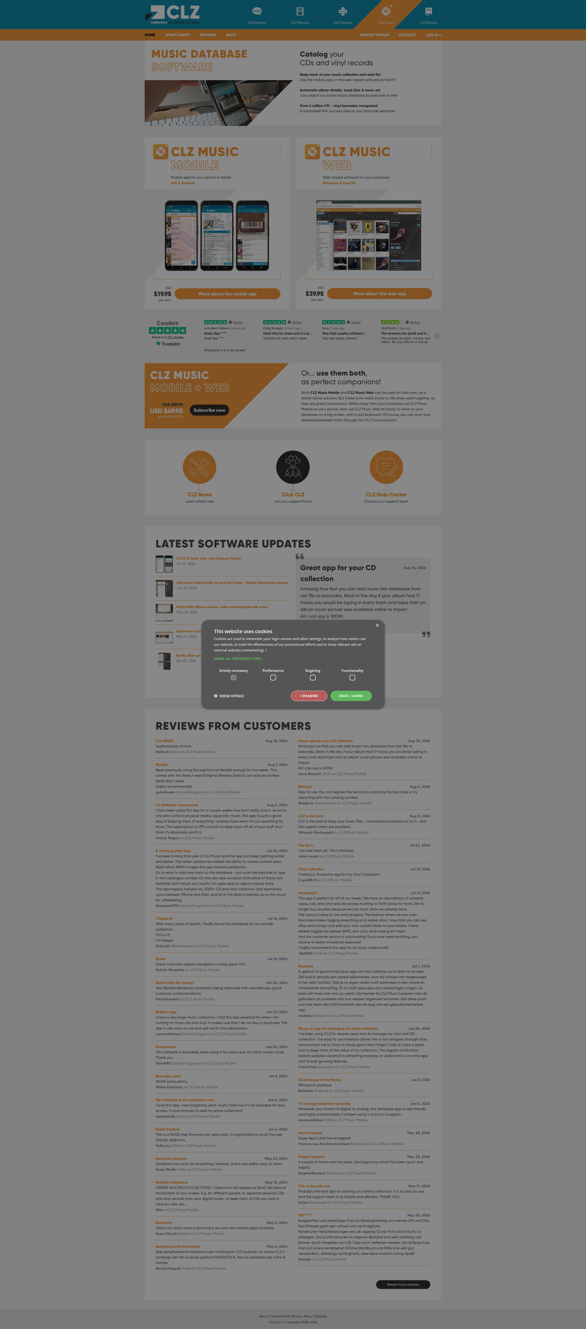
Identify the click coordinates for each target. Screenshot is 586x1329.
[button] (293, 658)
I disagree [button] (309, 696)
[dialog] (293, 664)
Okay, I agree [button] (351, 696)
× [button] (377, 625)
